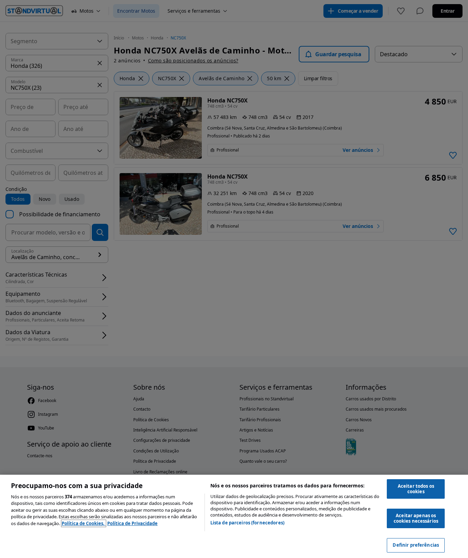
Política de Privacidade (132, 523)
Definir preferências (416, 545)
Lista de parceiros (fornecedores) (247, 523)
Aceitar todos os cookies (416, 489)
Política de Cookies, (84, 523)
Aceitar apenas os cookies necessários (416, 518)
